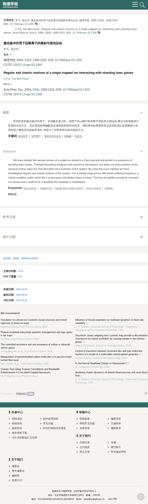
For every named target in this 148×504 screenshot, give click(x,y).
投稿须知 (17, 418)
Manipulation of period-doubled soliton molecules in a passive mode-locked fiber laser (36, 358)
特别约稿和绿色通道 (54, 428)
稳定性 (79, 136)
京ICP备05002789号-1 (85, 491)
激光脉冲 (23, 136)
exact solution (94, 188)
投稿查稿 (17, 423)
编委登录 (116, 418)
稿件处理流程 (50, 418)
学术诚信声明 (118, 451)
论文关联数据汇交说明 (24, 437)
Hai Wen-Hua (20, 78)
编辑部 (15, 475)
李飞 (6, 49)
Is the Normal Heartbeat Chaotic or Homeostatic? (101, 363)
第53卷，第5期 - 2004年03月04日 (20, 258)
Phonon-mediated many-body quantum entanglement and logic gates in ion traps (36, 334)
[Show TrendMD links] (145, 393)
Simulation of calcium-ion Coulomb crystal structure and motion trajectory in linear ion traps (34, 321)
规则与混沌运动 (53, 136)
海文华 (14, 49)
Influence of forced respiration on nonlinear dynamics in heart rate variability (109, 321)
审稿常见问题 (87, 423)
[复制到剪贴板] (36, 23)
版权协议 (17, 428)
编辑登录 (116, 428)
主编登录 (116, 423)
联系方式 (17, 480)
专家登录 (85, 428)
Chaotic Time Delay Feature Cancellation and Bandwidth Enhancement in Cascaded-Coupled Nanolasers (30, 371)
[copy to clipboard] (99, 32)
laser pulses (30, 188)
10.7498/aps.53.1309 (22, 24)
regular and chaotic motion (69, 188)
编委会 (15, 466)
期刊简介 (116, 447)
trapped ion (46, 188)
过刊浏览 (85, 447)
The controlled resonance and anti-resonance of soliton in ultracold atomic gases (35, 346)
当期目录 (85, 442)
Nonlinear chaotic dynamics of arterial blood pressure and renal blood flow (111, 374)
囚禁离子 (36, 136)
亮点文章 (85, 451)
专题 (113, 442)
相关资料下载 (19, 432)
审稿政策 (85, 418)
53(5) (28, 60)
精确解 (68, 136)
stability (109, 188)
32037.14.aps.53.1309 (27, 64)
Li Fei (7, 78)
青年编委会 (18, 470)
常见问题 (48, 423)
